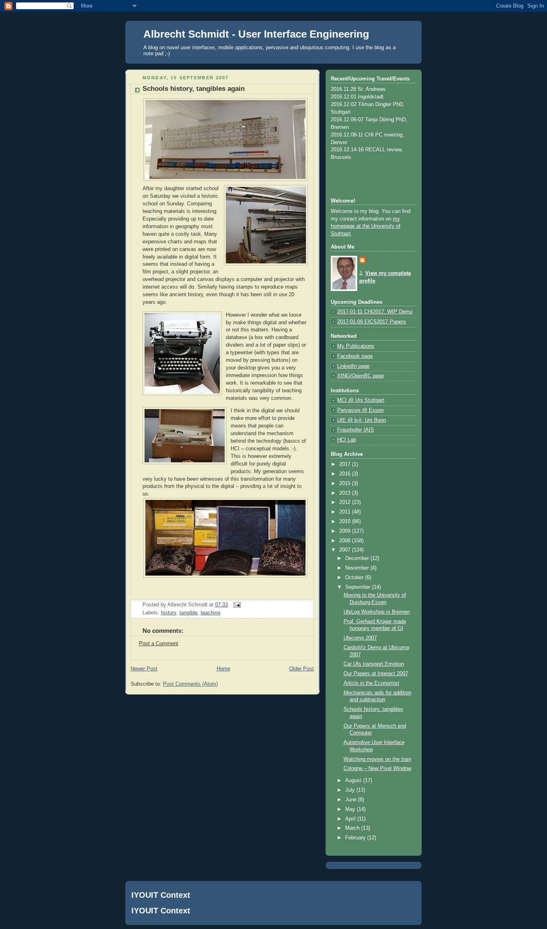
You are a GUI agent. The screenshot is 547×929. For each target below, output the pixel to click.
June (351, 800)
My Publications (355, 346)
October (355, 577)
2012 (345, 502)
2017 (345, 464)
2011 (345, 512)
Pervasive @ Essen (360, 410)
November (357, 568)
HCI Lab (346, 440)
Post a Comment (158, 643)
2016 (345, 474)
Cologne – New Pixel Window (377, 768)
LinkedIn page (353, 366)
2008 (345, 541)
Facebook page (355, 356)
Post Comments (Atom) (190, 684)
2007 (345, 550)
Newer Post (144, 669)
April (351, 819)
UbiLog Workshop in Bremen (377, 612)
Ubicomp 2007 (360, 638)
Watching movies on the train (377, 759)
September (358, 587)
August (354, 780)
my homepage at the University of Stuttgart (365, 226)
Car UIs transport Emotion (374, 664)
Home (223, 669)
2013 (345, 493)
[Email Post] (235, 605)
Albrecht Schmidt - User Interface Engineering (256, 34)
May (351, 809)
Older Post (301, 669)
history (168, 613)
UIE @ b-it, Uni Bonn (361, 420)
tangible (188, 613)
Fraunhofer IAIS (355, 430)
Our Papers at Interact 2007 (376, 673)
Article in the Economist (371, 683)
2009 (345, 531)
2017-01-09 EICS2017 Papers (371, 322)
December (357, 558)
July (350, 790)
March (353, 828)
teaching (210, 613)
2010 (345, 521)
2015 (345, 483)
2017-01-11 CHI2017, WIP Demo (374, 312)
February (356, 838)
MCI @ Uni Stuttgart (360, 400)
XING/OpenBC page (360, 376)
